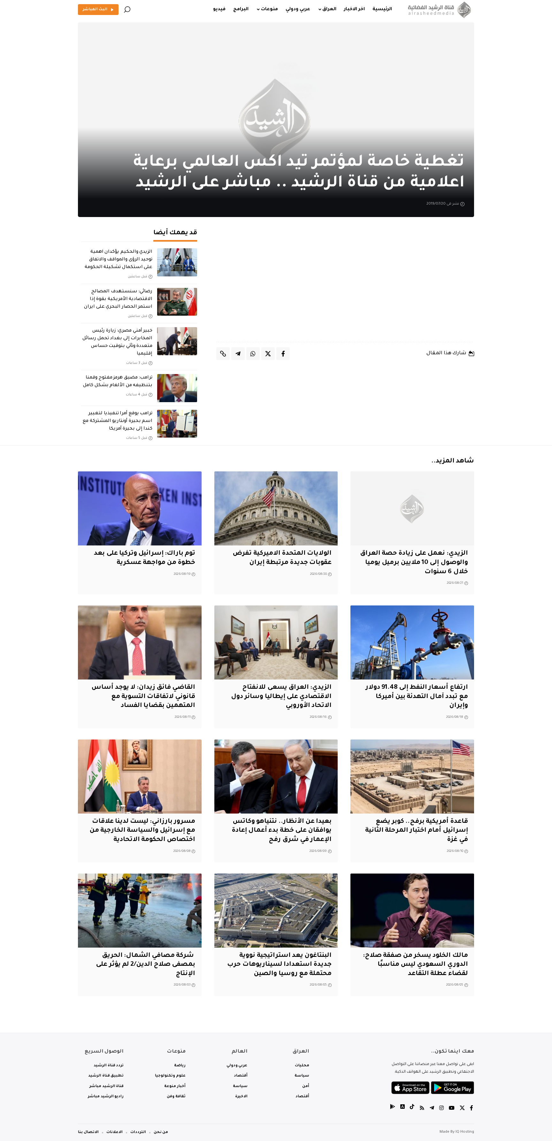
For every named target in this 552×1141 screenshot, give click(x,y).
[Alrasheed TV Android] (392, 1109)
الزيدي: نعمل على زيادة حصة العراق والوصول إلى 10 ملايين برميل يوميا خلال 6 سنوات (414, 562)
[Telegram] (432, 1109)
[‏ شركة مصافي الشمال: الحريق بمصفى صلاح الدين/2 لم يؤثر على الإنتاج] (140, 911)
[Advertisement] (345, 285)
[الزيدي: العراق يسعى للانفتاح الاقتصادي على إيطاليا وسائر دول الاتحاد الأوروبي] (276, 642)
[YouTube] (452, 1109)
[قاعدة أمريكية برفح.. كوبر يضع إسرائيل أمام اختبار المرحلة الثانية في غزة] (412, 776)
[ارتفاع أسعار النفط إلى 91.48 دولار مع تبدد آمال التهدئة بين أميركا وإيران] (412, 642)
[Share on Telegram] (238, 353)
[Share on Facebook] (283, 353)
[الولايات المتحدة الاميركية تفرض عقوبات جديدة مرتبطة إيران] (276, 508)
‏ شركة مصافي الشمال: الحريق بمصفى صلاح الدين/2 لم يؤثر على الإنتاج (145, 965)
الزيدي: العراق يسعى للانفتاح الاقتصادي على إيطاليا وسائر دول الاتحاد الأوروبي (281, 696)
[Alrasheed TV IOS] (402, 1109)
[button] (127, 9)
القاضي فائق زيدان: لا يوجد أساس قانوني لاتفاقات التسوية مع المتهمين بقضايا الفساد (143, 696)
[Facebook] (471, 1109)
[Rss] (421, 1109)
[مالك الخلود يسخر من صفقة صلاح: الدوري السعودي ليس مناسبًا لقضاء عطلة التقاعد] (412, 911)
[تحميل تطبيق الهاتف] (432, 1088)
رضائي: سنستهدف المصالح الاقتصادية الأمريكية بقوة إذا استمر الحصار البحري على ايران (118, 299)
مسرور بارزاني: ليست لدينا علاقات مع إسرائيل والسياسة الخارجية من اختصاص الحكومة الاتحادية (142, 831)
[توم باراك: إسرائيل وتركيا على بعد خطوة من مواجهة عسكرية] (140, 508)
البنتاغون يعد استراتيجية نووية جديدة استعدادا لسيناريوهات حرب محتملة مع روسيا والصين (279, 965)
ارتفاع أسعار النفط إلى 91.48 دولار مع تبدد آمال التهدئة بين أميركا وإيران (416, 696)
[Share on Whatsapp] (253, 353)
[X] (462, 1109)
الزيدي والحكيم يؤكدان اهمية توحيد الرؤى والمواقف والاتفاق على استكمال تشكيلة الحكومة (118, 260)
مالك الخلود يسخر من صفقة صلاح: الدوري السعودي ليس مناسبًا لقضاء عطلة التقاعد (415, 965)
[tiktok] (412, 1109)
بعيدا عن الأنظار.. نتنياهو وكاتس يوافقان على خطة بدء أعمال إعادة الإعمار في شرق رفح (282, 831)
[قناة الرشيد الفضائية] (438, 9)
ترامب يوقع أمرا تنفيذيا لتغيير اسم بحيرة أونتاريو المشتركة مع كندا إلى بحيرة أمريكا (117, 421)
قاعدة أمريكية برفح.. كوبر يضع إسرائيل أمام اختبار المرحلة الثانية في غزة (416, 831)
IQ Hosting (465, 1132)
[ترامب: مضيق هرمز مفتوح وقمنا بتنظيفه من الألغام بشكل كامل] (177, 388)
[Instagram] (441, 1109)
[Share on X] (268, 353)
